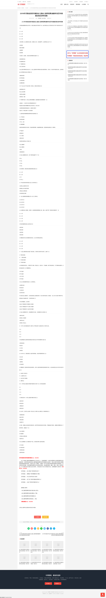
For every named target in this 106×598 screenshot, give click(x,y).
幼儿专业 (44, 18)
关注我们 (86, 1)
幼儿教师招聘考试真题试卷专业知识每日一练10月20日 (47, 551)
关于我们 (48, 583)
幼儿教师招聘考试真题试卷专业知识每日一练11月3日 (24, 551)
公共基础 (84, 4)
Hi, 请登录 (19, 1)
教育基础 (78, 4)
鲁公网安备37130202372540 (6, 597)
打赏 (45, 517)
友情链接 (81, 1)
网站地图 (52, 592)
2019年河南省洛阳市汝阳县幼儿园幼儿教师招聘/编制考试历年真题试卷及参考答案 (29, 534)
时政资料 (72, 4)
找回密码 (76, 1)
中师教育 (21, 4)
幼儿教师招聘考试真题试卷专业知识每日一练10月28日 (36, 551)
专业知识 (39, 18)
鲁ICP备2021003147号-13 (59, 592)
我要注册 (24, 1)
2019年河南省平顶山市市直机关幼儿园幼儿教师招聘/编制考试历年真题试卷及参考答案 (52, 534)
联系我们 (57, 583)
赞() (37, 517)
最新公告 (66, 4)
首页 (61, 4)
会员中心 (71, 1)
